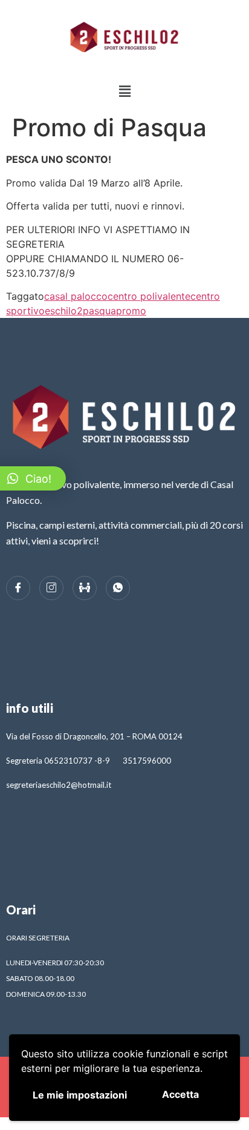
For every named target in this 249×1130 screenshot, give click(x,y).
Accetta (180, 1094)
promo (131, 311)
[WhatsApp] (118, 588)
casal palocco (76, 296)
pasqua (99, 311)
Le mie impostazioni (80, 1095)
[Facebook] (18, 588)
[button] (124, 91)
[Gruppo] (85, 588)
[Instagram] (51, 588)
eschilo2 (64, 311)
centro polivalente (149, 296)
